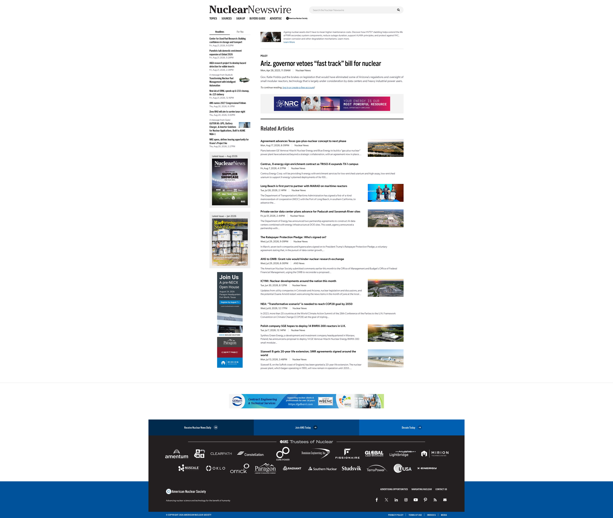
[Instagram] (406, 500)
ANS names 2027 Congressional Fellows (227, 102)
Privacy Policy (395, 515)
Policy (264, 55)
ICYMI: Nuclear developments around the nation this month (298, 281)
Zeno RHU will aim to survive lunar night (227, 111)
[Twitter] (386, 500)
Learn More (289, 42)
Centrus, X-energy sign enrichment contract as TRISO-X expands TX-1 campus (309, 164)
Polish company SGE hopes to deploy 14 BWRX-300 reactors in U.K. (303, 326)
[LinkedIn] (396, 500)
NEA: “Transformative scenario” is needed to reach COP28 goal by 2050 (306, 304)
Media (444, 515)
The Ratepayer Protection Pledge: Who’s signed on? (293, 237)
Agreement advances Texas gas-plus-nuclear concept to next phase (303, 141)
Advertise (276, 18)
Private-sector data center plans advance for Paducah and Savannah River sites (310, 211)
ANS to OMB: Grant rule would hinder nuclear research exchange (302, 259)
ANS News (299, 263)
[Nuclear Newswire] (435, 500)
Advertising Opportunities (394, 489)
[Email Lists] (445, 500)
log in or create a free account (298, 87)
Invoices (431, 515)
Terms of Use (415, 515)
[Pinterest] (425, 500)
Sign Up (240, 18)
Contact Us (441, 489)
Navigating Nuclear (422, 489)
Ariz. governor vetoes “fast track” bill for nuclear (321, 62)
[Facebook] (377, 500)
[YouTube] (416, 500)
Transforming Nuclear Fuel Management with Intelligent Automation (222, 82)
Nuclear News (303, 70)
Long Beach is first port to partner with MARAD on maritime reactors (304, 186)
